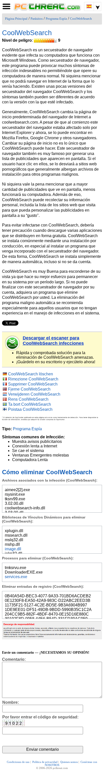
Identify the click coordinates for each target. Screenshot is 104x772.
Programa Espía (56, 18)
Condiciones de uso (18, 761)
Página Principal (16, 18)
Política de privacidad (45, 761)
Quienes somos (69, 761)
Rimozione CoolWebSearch (33, 379)
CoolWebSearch (81, 18)
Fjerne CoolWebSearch (29, 389)
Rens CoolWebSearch (28, 399)
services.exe (16, 577)
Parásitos (37, 18)
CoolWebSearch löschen (30, 374)
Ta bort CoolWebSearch (29, 404)
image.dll (13, 549)
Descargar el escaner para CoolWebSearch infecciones (53, 340)
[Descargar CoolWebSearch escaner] (12, 343)
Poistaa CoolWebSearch (30, 409)
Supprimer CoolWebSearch (33, 384)
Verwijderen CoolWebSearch (34, 394)
